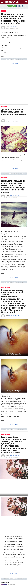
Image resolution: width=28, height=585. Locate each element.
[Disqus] (14, 83)
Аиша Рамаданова (14, 26)
